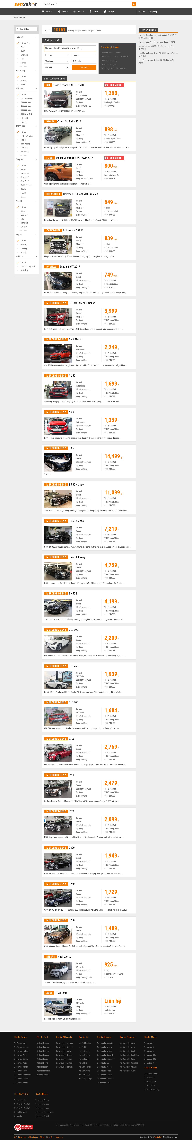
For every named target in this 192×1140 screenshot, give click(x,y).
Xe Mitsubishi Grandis (64, 1047)
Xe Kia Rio (83, 1063)
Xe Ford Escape (43, 1055)
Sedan (23, 169)
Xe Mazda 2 (149, 1043)
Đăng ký (141, 12)
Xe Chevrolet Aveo (127, 1047)
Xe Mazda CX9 (150, 1059)
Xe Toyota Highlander (22, 1075)
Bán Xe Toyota (20, 1037)
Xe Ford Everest (43, 1051)
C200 (60, 920)
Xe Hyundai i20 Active (105, 1059)
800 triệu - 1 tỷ (26, 114)
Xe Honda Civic (150, 1081)
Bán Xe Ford (42, 1037)
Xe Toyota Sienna (21, 1082)
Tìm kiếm (84, 67)
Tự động (24, 248)
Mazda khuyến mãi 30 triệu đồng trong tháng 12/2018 (156, 47)
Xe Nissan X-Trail (42, 1116)
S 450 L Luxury (65, 557)
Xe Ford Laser (42, 1067)
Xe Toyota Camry (21, 1059)
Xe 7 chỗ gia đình (107, 68)
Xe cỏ (116, 56)
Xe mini (118, 53)
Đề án (42, 1137)
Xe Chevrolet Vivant (127, 1071)
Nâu (22, 219)
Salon (95, 11)
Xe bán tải (18, 1116)
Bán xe (80, 11)
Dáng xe (27, 159)
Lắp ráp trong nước (28, 266)
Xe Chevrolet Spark (127, 1051)
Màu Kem (24, 215)
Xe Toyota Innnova (21, 1047)
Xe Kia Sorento (85, 1067)
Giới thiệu (18, 1137)
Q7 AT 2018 (56, 993)
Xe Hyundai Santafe (105, 1043)
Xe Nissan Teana (42, 1108)
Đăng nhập (153, 12)
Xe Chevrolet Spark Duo (129, 1055)
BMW (23, 51)
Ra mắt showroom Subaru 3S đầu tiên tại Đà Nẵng (156, 61)
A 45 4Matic (64, 339)
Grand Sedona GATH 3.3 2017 (66, 85)
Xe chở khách (121, 68)
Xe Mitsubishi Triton (64, 1059)
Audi (22, 47)
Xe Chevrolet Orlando (128, 1067)
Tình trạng (27, 70)
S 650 (60, 448)
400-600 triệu (26, 106)
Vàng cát (24, 223)
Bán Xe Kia (83, 1037)
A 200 (60, 412)
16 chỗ (23, 193)
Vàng (23, 211)
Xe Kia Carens (84, 1051)
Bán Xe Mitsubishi (64, 1037)
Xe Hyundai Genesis (105, 1079)
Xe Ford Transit (43, 1075)
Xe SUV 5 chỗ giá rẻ (22, 1104)
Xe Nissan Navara (42, 1104)
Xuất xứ (27, 256)
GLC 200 (62, 702)
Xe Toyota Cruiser (21, 1079)
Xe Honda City (149, 1078)
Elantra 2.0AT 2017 (63, 266)
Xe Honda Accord (151, 1074)
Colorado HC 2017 (64, 230)
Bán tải (23, 189)
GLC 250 (62, 666)
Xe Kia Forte (83, 1059)
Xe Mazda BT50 (150, 1063)
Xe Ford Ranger (43, 1043)
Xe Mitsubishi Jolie (63, 1051)
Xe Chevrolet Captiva (128, 1059)
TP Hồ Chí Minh (27, 136)
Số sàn (23, 244)
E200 (60, 811)
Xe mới (23, 80)
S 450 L (61, 593)
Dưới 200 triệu (26, 98)
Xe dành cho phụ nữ (109, 64)
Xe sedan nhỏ (106, 56)
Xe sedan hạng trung (109, 60)
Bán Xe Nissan (41, 1094)
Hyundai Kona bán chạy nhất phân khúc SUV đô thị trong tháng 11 (157, 36)
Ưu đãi (65, 11)
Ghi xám (24, 227)
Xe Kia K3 (82, 1047)
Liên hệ (49, 1137)
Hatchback (25, 173)
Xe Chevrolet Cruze (127, 1043)
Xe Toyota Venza (21, 1067)
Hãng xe (27, 37)
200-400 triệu (26, 102)
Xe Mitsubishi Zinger (64, 1063)
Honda (23, 63)
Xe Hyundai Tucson (104, 1067)
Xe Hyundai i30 (103, 1063)
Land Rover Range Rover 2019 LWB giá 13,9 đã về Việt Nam (158, 54)
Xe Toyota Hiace (20, 1071)
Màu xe (27, 201)
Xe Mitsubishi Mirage (64, 1067)
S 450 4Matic (65, 521)
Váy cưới (59, 1137)
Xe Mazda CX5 (150, 1055)
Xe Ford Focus (42, 1059)
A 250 (60, 375)
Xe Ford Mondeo (43, 1071)
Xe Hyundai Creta (104, 1071)
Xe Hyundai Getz (103, 1082)
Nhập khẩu (25, 270)
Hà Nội (23, 140)
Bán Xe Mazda (150, 1037)
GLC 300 (62, 629)
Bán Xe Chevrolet (127, 1037)
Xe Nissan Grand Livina (44, 1112)
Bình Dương (25, 144)
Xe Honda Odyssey (151, 1089)
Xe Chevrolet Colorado (129, 1063)
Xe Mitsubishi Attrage (64, 1043)
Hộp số (27, 234)
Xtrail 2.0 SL (58, 956)
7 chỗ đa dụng (26, 185)
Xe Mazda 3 (149, 1047)
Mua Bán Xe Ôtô (21, 1094)
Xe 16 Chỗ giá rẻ (20, 1112)
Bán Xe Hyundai (104, 1037)
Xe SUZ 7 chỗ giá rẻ (22, 1108)
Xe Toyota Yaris (20, 1063)
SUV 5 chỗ (25, 177)
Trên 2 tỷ (24, 122)
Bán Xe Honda (150, 1067)
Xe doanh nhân (107, 53)
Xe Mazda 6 (149, 1051)
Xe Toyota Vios (20, 1043)
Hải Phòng (25, 152)
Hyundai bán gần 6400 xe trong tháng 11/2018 (157, 42)
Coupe (23, 197)
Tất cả (23, 77)
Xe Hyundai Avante (104, 1051)
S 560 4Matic (65, 484)
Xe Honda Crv (149, 1085)
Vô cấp (23, 252)
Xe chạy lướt (125, 56)
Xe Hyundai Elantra (104, 1075)
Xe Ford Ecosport (44, 1047)
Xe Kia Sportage (85, 1079)
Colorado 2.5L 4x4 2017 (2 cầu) (72, 194)
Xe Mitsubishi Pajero (64, 1055)
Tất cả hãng (25, 43)
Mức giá (27, 88)
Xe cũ (23, 84)
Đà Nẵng (24, 148)
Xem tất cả (23, 67)
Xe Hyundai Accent (104, 1047)
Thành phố (27, 126)
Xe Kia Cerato (84, 1055)
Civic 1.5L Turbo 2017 (63, 121)
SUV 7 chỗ (25, 181)
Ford (22, 59)
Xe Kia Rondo (84, 1075)
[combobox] (56, 55)
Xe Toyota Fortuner (21, 1051)
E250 (60, 775)
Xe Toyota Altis (20, 1055)
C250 (60, 884)
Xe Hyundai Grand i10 (105, 1055)
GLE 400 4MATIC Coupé (70, 303)
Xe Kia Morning (85, 1043)
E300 (60, 738)
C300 (60, 847)
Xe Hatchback (19, 1100)
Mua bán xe (19, 17)
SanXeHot (158, 1137)
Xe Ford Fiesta (42, 1063)
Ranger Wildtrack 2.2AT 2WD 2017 (69, 158)
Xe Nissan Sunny (42, 1100)
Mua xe (49, 11)
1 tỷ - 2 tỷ (24, 118)
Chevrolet (24, 55)
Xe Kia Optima (84, 1071)
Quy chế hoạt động (30, 1137)
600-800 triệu (26, 110)
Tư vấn (111, 11)
